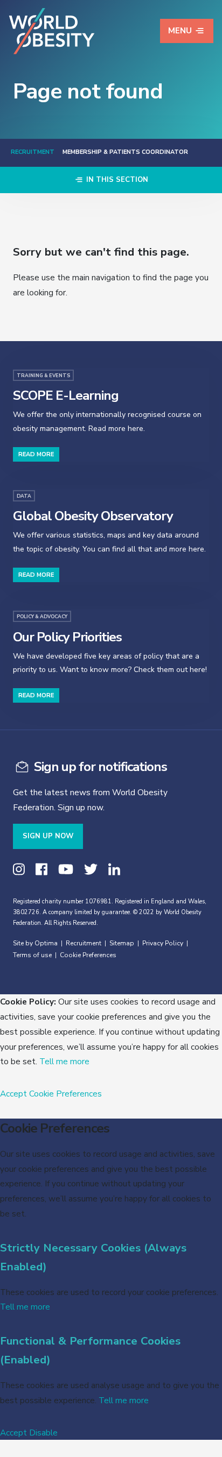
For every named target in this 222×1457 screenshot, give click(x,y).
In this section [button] (116, 180)
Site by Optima (35, 943)
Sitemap (121, 943)
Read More (36, 454)
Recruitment (32, 152)
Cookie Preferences (88, 955)
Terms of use (32, 955)
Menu (180, 30)
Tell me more (64, 1061)
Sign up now (48, 836)
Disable (43, 1432)
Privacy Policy (162, 943)
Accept (13, 1093)
